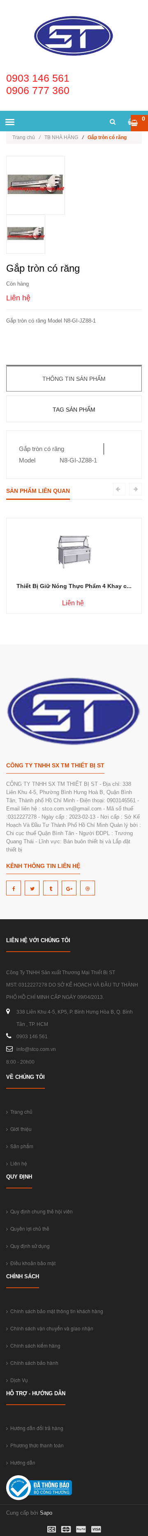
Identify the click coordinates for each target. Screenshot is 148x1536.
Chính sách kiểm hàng (34, 1345)
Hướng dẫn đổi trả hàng (35, 1427)
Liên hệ (17, 1163)
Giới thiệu (20, 1128)
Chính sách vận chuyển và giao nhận (50, 1328)
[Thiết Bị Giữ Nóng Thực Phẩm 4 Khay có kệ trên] (74, 547)
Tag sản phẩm (74, 409)
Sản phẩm (20, 1145)
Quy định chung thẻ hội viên (40, 1211)
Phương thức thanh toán (36, 1445)
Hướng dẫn (21, 1462)
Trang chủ (26, 137)
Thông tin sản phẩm (74, 378)
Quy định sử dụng (29, 1245)
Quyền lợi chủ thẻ (28, 1228)
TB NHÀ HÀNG (61, 137)
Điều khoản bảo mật (32, 1262)
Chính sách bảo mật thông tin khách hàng (55, 1310)
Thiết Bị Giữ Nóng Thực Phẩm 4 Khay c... (74, 586)
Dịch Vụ (18, 1379)
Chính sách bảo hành (33, 1362)
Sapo (46, 1513)
